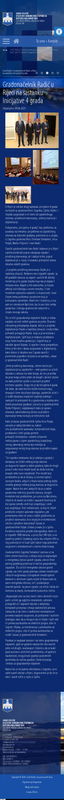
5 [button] (58, 73)
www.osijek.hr (8, 747)
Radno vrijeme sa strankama (14, 752)
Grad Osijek (7, 71)
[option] (35, 51)
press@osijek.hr (9, 745)
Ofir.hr (35, 792)
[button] (59, 32)
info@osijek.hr (8, 742)
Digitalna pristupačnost (32, 782)
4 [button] (52, 73)
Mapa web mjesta (32, 787)
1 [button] (36, 73)
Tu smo (40, 41)
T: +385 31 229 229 (10, 740)
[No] (4, 799)
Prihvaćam (1, 799)
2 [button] (42, 73)
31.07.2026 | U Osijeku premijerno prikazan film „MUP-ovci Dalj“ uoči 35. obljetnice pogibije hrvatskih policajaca (34, 51)
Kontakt (53, 41)
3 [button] (47, 73)
